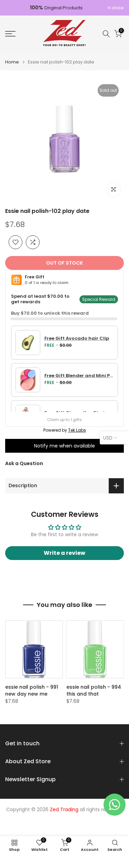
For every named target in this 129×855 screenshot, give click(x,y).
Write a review (64, 553)
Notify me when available (64, 445)
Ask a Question (24, 463)
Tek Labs (77, 430)
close (117, 8)
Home (12, 62)
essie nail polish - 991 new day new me (31, 690)
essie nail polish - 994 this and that (93, 690)
